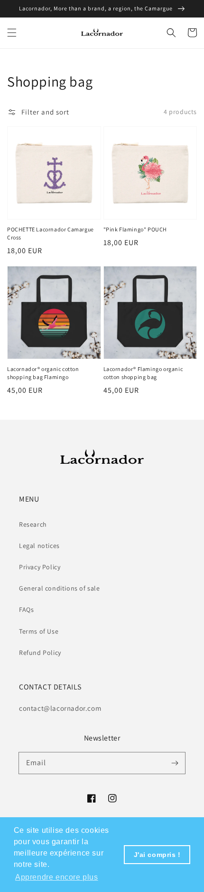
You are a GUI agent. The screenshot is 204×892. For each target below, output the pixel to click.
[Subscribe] (174, 762)
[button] (11, 32)
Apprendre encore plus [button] (56, 877)
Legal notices (39, 545)
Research (33, 524)
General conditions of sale (59, 588)
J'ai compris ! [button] (157, 854)
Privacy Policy (39, 567)
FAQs (26, 609)
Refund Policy (40, 652)
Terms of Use (38, 631)
